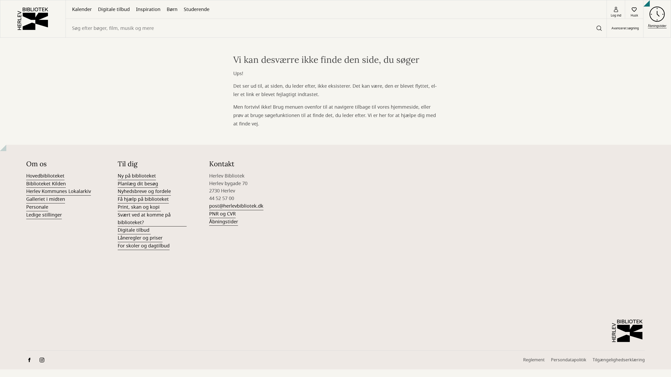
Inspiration (148, 9)
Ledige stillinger (44, 215)
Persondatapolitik (568, 360)
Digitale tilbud (114, 9)
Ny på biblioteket (137, 176)
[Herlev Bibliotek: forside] (33, 18)
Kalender (82, 9)
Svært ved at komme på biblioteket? (144, 219)
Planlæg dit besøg (138, 183)
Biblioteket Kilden (46, 183)
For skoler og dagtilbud (144, 245)
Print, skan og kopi (139, 207)
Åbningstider (223, 221)
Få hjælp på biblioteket (143, 199)
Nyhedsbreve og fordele (144, 191)
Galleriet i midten (45, 199)
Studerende (196, 9)
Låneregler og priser (140, 238)
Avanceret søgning (625, 28)
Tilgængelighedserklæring (619, 360)
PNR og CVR (222, 213)
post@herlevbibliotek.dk (236, 206)
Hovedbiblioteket (45, 176)
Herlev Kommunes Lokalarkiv (58, 191)
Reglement (534, 360)
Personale (37, 207)
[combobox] (336, 28)
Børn (172, 9)
